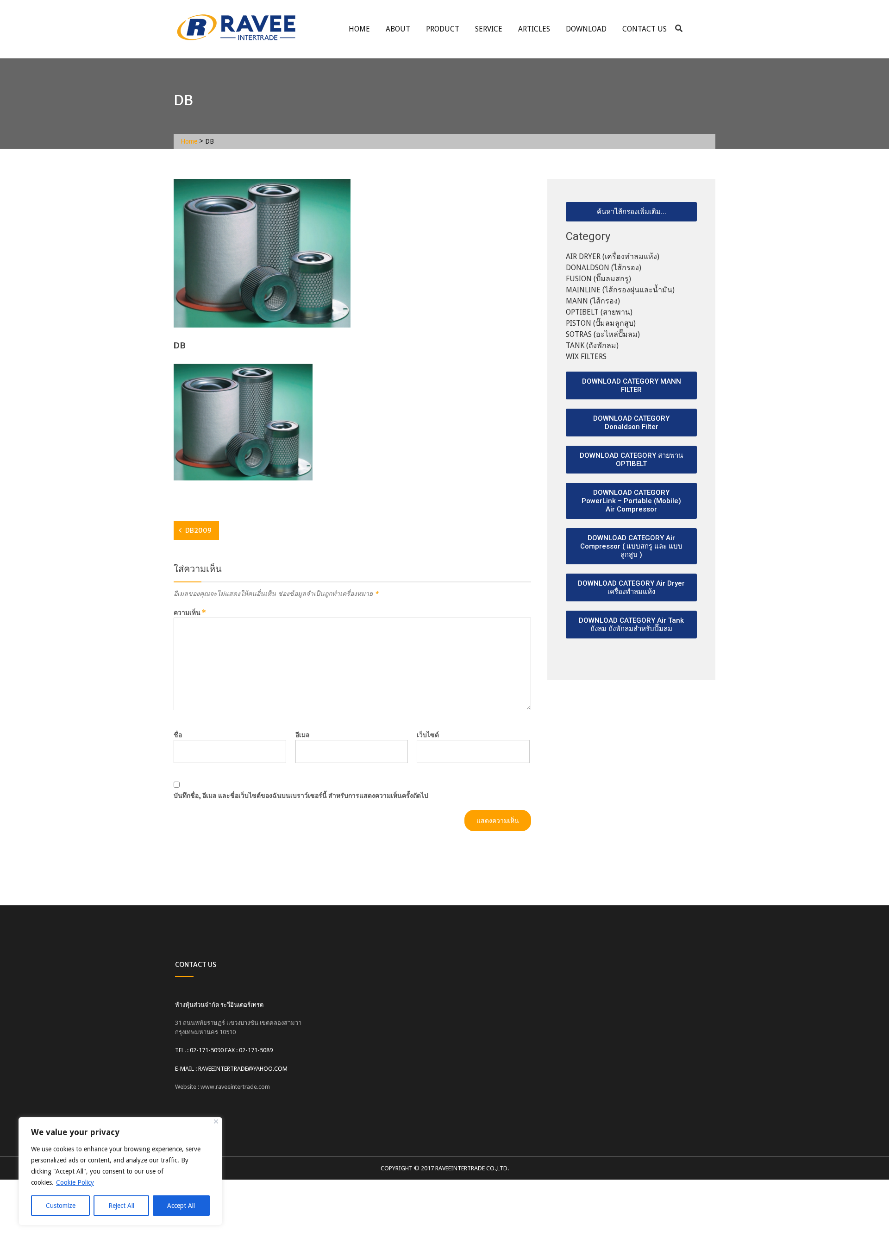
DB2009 (198, 530)
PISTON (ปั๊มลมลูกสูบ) (601, 323)
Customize (60, 1205)
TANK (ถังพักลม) (592, 345)
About (398, 29)
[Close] (216, 1121)
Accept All (181, 1205)
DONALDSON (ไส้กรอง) (603, 267)
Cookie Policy (75, 1182)
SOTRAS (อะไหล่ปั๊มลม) (603, 334)
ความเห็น (190, 612)
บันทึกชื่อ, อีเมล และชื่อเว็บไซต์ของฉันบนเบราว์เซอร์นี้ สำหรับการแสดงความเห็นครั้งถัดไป (301, 795)
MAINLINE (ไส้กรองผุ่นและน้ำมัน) (620, 289)
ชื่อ (178, 735)
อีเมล (302, 735)
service (488, 29)
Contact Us (644, 29)
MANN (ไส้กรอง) (593, 301)
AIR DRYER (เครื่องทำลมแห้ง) (612, 256)
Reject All (121, 1205)
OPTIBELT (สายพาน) (599, 312)
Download (586, 29)
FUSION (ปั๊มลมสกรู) (598, 278)
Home (359, 29)
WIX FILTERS (586, 356)
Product (442, 29)
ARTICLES (534, 29)
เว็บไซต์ (428, 735)
